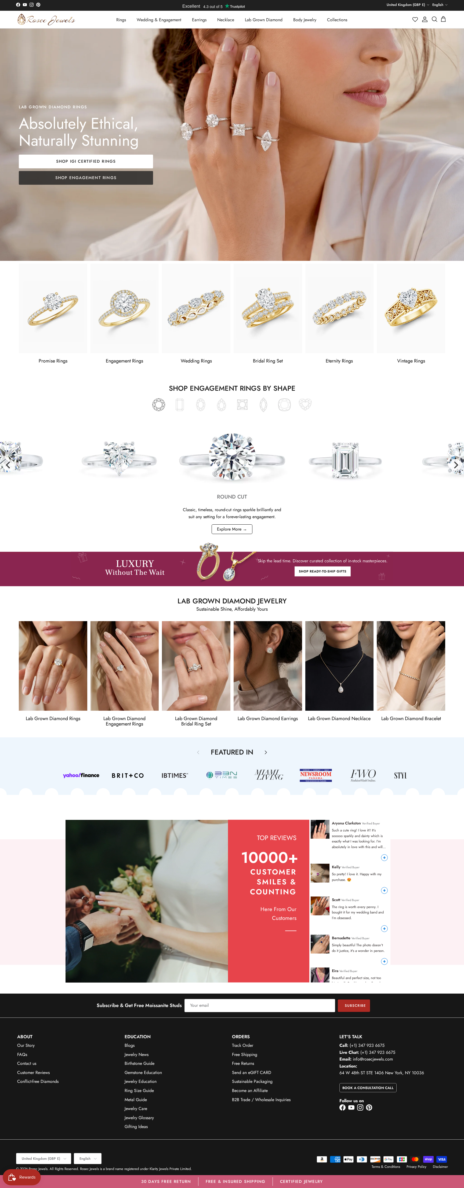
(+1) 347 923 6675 (367, 1045)
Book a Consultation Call (368, 1087)
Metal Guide (136, 1100)
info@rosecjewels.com (373, 1059)
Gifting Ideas (136, 1126)
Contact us (26, 1063)
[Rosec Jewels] (46, 19)
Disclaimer (440, 1166)
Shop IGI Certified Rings (86, 161)
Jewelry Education (141, 1081)
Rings (121, 20)
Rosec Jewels (38, 1168)
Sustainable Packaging (252, 1081)
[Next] (455, 465)
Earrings (199, 20)
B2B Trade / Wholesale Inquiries (261, 1100)
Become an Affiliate (250, 1090)
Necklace (225, 20)
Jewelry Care (136, 1108)
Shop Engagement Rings (86, 178)
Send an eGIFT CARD (251, 1072)
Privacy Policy (416, 1166)
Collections (337, 20)
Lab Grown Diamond (263, 20)
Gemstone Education (143, 1072)
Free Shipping (244, 1054)
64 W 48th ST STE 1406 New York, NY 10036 (381, 1073)
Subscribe (355, 1005)
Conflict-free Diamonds (38, 1081)
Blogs (130, 1045)
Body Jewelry (304, 20)
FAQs (22, 1054)
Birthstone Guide (139, 1063)
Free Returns (243, 1063)
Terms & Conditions (386, 1166)
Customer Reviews (33, 1072)
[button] (415, 19)
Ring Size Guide (139, 1090)
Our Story (26, 1045)
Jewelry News (136, 1054)
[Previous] (9, 465)
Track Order (242, 1045)
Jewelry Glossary (139, 1118)
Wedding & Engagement (159, 20)
